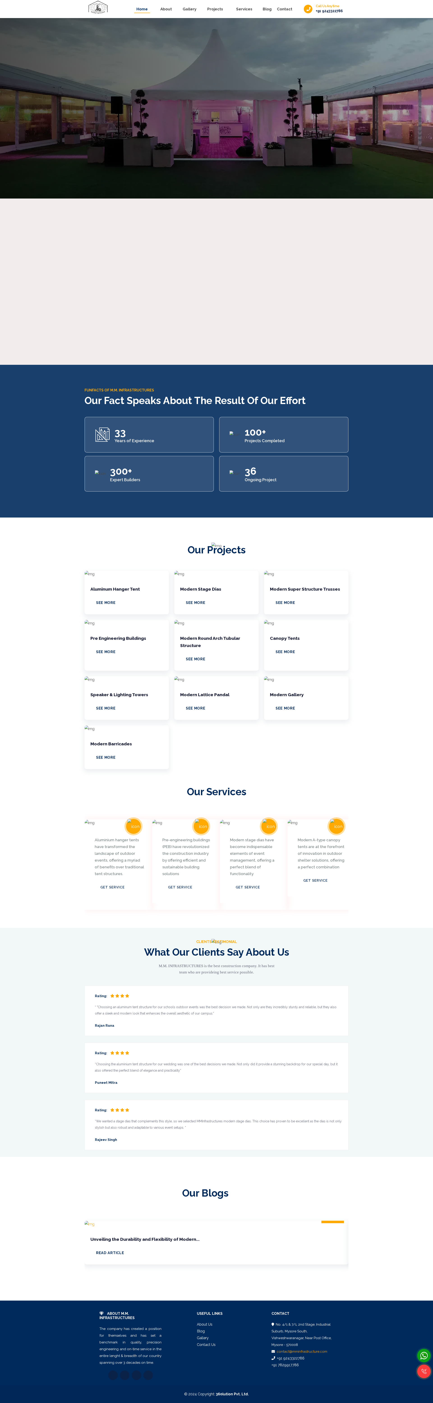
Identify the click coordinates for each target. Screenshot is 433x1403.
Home (142, 9)
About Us (204, 1324)
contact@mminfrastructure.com (302, 1352)
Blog (267, 9)
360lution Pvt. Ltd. (232, 1394)
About (166, 9)
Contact (284, 9)
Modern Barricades (111, 743)
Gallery (189, 9)
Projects (215, 9)
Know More (46, 125)
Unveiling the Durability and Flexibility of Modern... (145, 1239)
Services (244, 9)
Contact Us (206, 1345)
